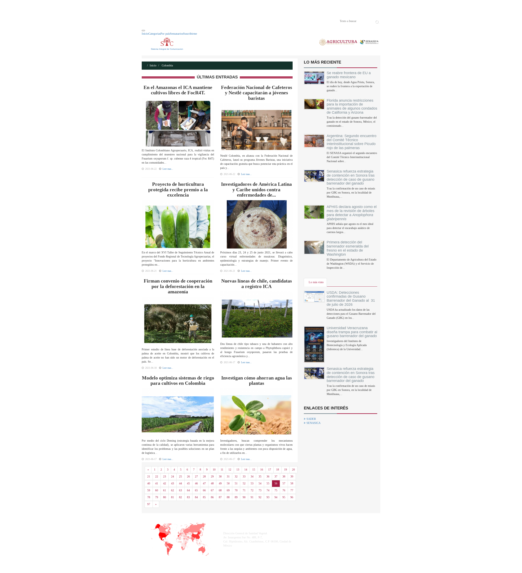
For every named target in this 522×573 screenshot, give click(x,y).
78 (148, 497)
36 (268, 476)
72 (252, 490)
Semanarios (176, 33)
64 (188, 490)
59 (148, 490)
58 (291, 483)
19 (285, 469)
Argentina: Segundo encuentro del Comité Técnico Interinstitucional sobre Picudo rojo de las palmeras (351, 142)
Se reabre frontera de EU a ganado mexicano (349, 75)
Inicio (148, 20)
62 (172, 490)
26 (188, 476)
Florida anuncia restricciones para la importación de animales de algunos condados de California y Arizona (352, 106)
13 (237, 469)
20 (293, 469)
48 (212, 483)
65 (196, 490)
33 (244, 476)
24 (172, 476)
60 (156, 490)
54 (260, 483)
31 (228, 476)
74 (268, 490)
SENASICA (313, 423)
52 (244, 483)
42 (164, 483)
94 (275, 497)
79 (156, 497)
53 (252, 483)
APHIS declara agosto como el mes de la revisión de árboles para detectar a (352, 213)
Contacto (184, 20)
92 (260, 497)
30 (220, 476)
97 (148, 504)
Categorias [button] (154, 33)
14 (245, 469)
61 (164, 490)
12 (229, 469)
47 (204, 483)
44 (180, 483)
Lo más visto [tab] (316, 282)
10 (214, 469)
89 (236, 497)
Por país (165, 33)
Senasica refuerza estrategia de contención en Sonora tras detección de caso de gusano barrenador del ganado (351, 177)
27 (196, 476)
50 (228, 483)
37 (275, 476)
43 (172, 483)
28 (204, 476)
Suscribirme (190, 33)
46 (196, 483)
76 (283, 490)
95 (283, 497)
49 (220, 483)
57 (283, 483)
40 (148, 483)
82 (180, 497)
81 (172, 497)
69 (228, 490)
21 (148, 476)
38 (283, 476)
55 (268, 483)
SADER (311, 418)
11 (222, 469)
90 (244, 497)
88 (228, 497)
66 (204, 490)
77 (291, 490)
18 (277, 469)
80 (164, 497)
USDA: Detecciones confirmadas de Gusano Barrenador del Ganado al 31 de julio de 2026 (351, 298)
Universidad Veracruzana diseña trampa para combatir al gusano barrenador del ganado (352, 332)
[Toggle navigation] (143, 30)
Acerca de (164, 20)
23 (164, 476)
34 (252, 476)
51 (236, 483)
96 (291, 497)
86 (212, 497)
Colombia (167, 65)
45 (188, 483)
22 (156, 476)
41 (156, 483)
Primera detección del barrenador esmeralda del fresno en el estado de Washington (348, 248)
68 (220, 490)
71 (244, 490)
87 (220, 497)
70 (236, 490)
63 (180, 490)
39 (291, 476)
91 (252, 497)
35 (260, 476)
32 (236, 476)
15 (253, 469)
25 (180, 476)
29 (212, 476)
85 (204, 497)
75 (275, 490)
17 (269, 469)
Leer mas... (168, 168)
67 (212, 490)
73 (260, 490)
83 (188, 497)
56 (275, 483)
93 (268, 497)
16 (261, 469)
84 (196, 497)
